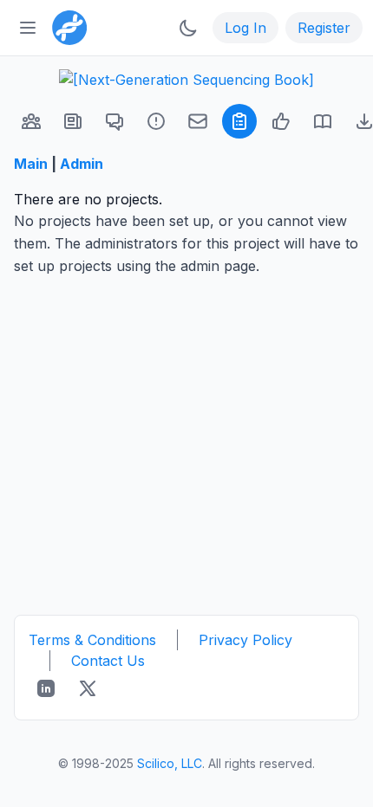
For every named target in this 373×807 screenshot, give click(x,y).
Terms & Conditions (92, 640)
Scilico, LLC (169, 763)
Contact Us (108, 660)
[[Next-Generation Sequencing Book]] (186, 79)
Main (31, 163)
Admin (81, 163)
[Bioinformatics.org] (66, 26)
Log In (245, 27)
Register (324, 27)
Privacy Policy (245, 640)
